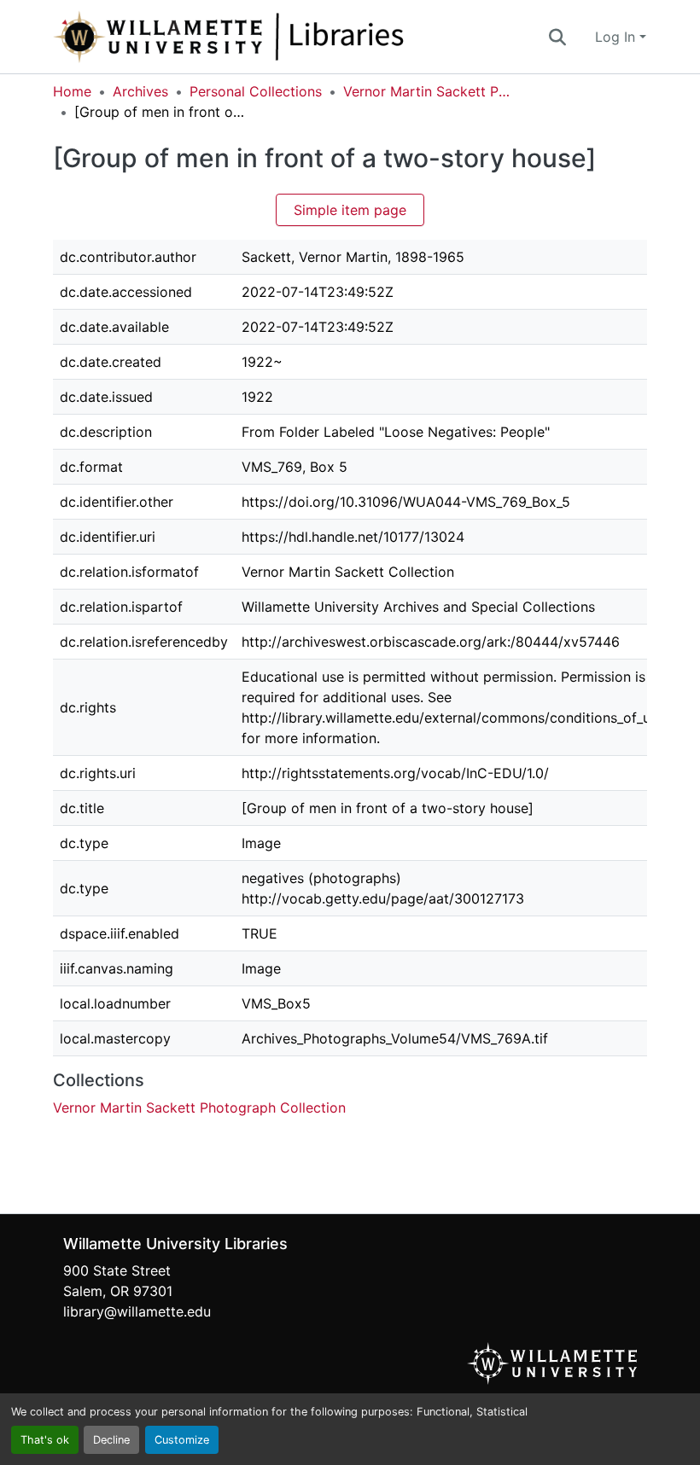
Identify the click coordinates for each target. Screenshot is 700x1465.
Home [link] (72, 91)
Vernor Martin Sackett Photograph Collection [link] (428, 91)
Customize (182, 1439)
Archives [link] (140, 91)
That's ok (44, 1439)
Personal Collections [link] (256, 91)
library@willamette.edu (137, 1311)
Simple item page (350, 209)
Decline (111, 1439)
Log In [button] (617, 36)
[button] (285, 37)
